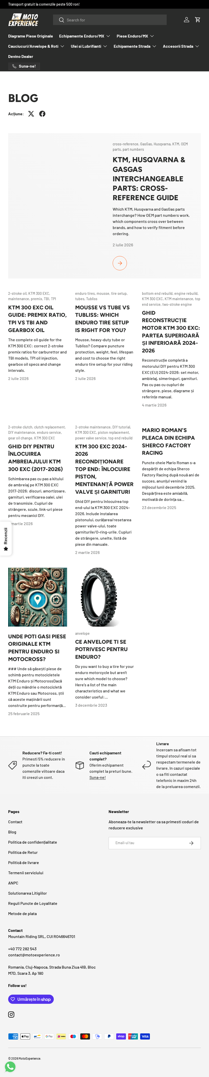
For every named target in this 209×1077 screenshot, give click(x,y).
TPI (53, 299)
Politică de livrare (23, 862)
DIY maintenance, (22, 432)
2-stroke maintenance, (93, 427)
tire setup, (119, 293)
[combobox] (110, 20)
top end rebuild (120, 438)
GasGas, (147, 144)
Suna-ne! (97, 777)
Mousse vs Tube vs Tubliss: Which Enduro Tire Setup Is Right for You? (102, 318)
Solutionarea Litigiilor (27, 893)
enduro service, (49, 432)
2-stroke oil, (18, 293)
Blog (12, 831)
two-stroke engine (177, 304)
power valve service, (91, 438)
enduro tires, (86, 293)
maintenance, (19, 299)
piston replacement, (114, 432)
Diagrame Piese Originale (30, 35)
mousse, (104, 293)
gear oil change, (21, 438)
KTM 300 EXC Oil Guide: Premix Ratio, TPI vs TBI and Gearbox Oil (37, 318)
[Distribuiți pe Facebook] (42, 113)
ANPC (13, 882)
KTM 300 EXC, (39, 293)
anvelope (82, 633)
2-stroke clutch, (21, 427)
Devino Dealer (20, 56)
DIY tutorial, (121, 427)
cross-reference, (126, 144)
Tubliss (91, 299)
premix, (37, 299)
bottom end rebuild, (158, 293)
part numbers (133, 149)
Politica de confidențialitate (32, 842)
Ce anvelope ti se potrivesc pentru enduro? (101, 649)
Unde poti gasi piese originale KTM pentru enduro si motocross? (37, 647)
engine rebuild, (186, 293)
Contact (15, 821)
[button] (197, 19)
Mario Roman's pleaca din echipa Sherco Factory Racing (168, 441)
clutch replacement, (50, 427)
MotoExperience (29, 1058)
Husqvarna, (163, 144)
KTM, (176, 144)
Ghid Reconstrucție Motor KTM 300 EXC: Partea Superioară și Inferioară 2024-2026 (171, 332)
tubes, (80, 299)
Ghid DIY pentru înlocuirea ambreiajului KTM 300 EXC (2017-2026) (35, 457)
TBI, (47, 299)
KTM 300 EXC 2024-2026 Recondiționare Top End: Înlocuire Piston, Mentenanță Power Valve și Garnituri (104, 469)
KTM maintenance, (180, 299)
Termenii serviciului (25, 872)
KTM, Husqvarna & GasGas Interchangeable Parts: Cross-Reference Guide (149, 178)
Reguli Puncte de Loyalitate (32, 903)
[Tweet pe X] (31, 113)
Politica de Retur (23, 852)
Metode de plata (22, 913)
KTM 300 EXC (44, 438)
